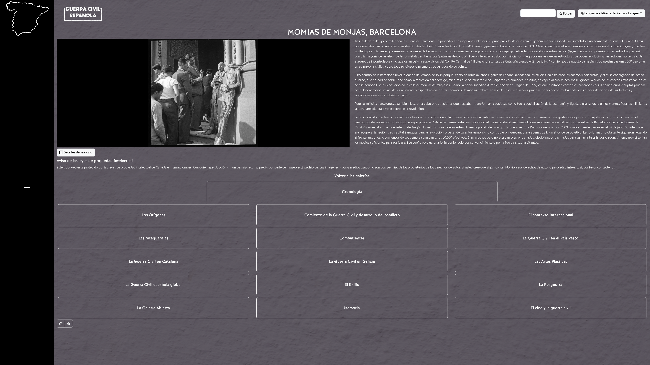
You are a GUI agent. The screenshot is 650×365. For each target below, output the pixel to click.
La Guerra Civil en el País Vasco (551, 238)
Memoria (352, 307)
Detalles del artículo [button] (77, 152)
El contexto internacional (550, 214)
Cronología (352, 191)
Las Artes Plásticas (550, 261)
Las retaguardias (153, 238)
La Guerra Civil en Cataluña (153, 261)
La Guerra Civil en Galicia (352, 261)
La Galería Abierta (153, 307)
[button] (27, 190)
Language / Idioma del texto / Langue (611, 13)
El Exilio (352, 284)
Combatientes (352, 238)
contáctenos (606, 167)
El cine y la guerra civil (551, 307)
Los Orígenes (153, 214)
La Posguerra (550, 284)
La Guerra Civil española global (153, 284)
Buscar (567, 13)
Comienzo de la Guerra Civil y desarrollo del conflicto (352, 214)
